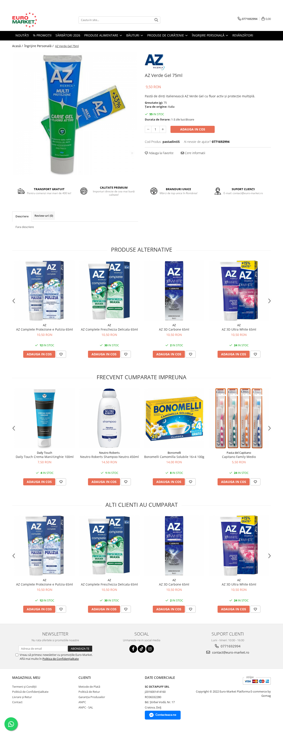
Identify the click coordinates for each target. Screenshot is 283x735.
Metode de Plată (89, 687)
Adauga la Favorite (161, 153)
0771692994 (230, 646)
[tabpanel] (75, 113)
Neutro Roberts (109, 453)
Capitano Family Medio (239, 457)
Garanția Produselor (91, 697)
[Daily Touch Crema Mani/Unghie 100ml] (44, 418)
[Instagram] (150, 649)
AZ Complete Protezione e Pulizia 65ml (44, 329)
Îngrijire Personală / (39, 46)
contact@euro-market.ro (230, 652)
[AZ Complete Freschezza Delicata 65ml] (109, 290)
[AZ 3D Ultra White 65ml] (239, 290)
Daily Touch (44, 453)
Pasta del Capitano (239, 453)
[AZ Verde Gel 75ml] (75, 113)
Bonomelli (174, 453)
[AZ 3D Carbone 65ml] (174, 290)
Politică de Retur (89, 692)
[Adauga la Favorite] (61, 354)
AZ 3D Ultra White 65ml (239, 329)
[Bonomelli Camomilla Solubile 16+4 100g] (174, 418)
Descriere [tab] (22, 216)
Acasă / (18, 46)
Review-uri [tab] (43, 216)
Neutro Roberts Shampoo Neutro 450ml (109, 457)
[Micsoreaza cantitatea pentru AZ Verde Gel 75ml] (148, 129)
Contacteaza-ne (165, 714)
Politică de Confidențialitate (30, 692)
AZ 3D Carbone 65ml (174, 329)
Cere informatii (194, 153)
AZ (44, 325)
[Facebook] (133, 649)
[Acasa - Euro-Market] (34, 20)
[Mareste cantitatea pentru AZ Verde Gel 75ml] (162, 129)
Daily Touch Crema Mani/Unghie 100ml (45, 457)
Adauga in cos (192, 129)
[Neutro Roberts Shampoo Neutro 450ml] (109, 418)
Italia (171, 107)
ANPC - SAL (85, 707)
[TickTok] (141, 649)
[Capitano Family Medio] (239, 418)
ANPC (82, 702)
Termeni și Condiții (24, 687)
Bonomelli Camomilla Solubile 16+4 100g (174, 457)
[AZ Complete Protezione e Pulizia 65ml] (44, 290)
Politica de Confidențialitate (60, 659)
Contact (17, 702)
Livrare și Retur (22, 697)
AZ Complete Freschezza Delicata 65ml (109, 329)
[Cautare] (156, 20)
